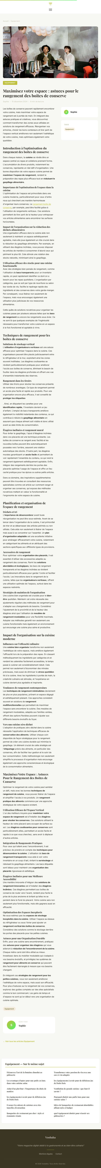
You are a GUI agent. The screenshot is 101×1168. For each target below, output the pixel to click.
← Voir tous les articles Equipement (18, 1041)
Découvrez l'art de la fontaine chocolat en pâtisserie (24, 1073)
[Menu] (50, 10)
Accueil (5, 21)
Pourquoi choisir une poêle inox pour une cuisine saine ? (72, 1098)
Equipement (15, 21)
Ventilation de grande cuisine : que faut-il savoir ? (72, 1090)
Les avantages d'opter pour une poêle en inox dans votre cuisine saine (26, 1081)
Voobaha (50, 1137)
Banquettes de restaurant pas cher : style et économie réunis (25, 1114)
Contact (59, 1154)
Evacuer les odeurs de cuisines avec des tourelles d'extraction (24, 1106)
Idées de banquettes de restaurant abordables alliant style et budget (73, 1106)
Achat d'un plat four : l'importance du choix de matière (26, 1090)
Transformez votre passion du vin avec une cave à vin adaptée (72, 1073)
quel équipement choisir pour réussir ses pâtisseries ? (71, 1114)
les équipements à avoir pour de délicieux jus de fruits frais (26, 1098)
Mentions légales (46, 1154)
